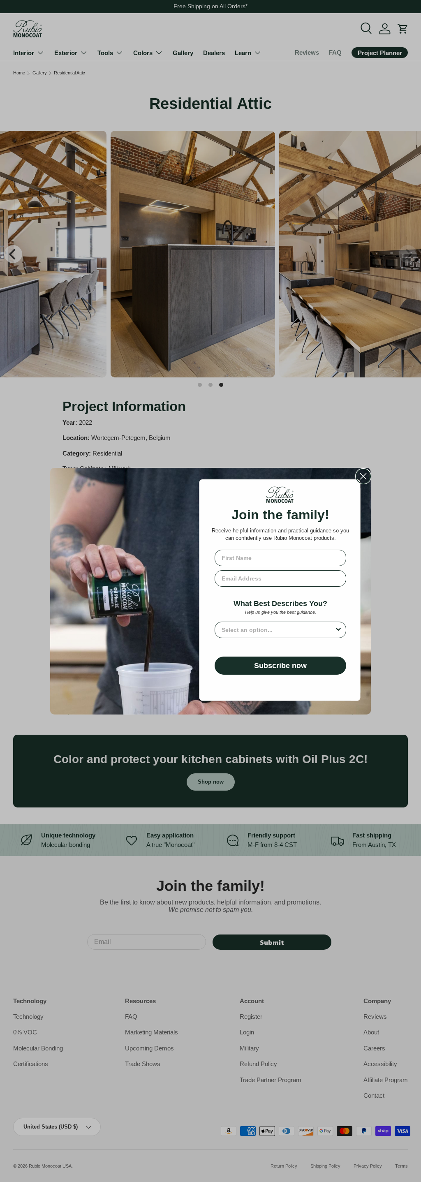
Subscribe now (280, 666)
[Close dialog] (363, 476)
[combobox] (278, 630)
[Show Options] (338, 630)
